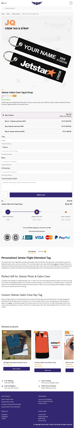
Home (3, 14)
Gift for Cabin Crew (7, 399)
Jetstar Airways (16, 14)
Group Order (42, 420)
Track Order (42, 414)
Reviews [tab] (41, 251)
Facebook (4, 414)
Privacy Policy (42, 403)
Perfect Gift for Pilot (7, 402)
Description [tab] (32, 251)
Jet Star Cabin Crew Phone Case (45, 362)
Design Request (43, 416)
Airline (8, 14)
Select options (16, 369)
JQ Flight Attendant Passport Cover (15, 362)
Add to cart (41, 195)
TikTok (3, 418)
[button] (70, 3)
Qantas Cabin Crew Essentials (10, 407)
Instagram (4, 416)
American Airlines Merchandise (11, 404)
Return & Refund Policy (45, 401)
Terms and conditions (45, 399)
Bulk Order (42, 418)
